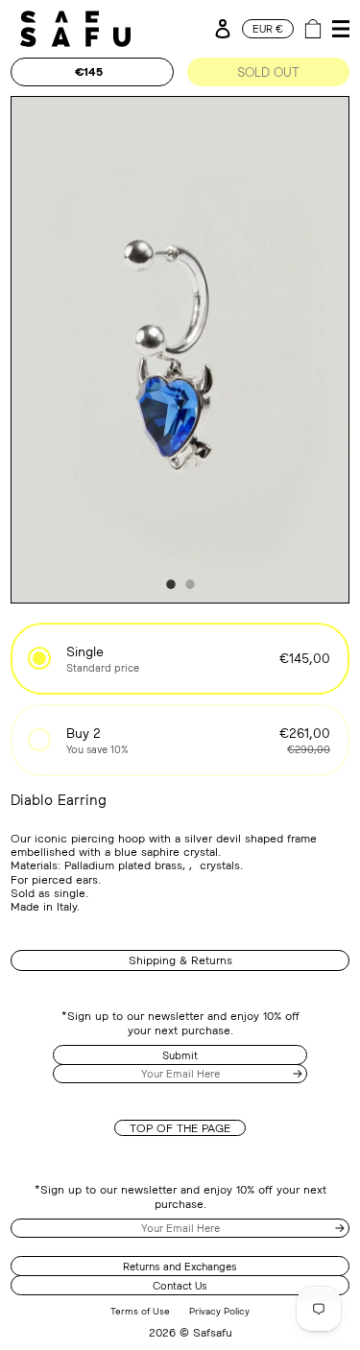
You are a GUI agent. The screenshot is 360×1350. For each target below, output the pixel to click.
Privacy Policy (219, 1310)
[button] (180, 658)
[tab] (170, 584)
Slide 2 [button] (190, 584)
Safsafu (212, 1332)
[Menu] (338, 29)
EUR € (267, 28)
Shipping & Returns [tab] (180, 960)
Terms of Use (140, 1310)
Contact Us (180, 1285)
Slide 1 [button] (170, 584)
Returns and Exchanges (180, 1266)
